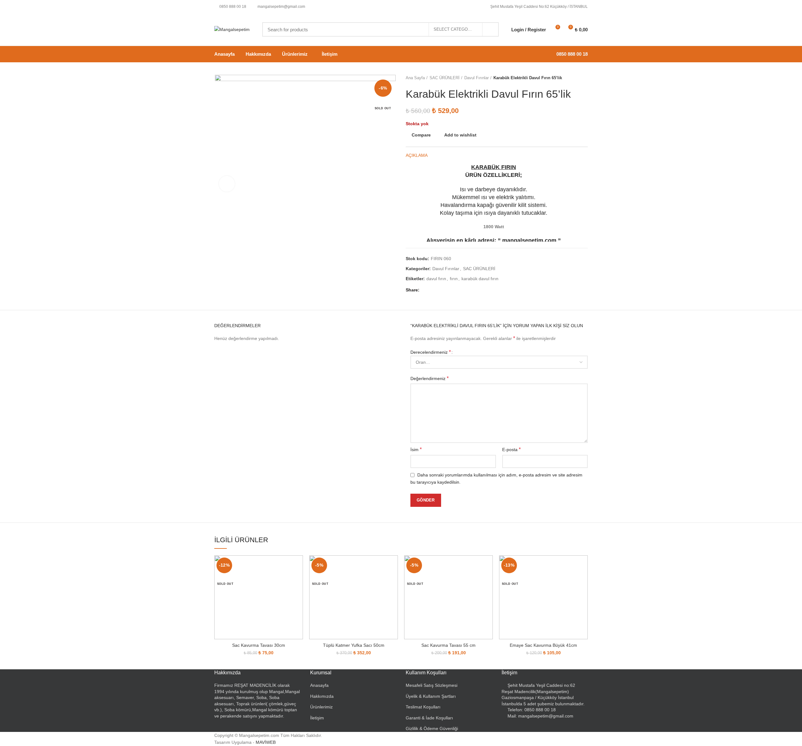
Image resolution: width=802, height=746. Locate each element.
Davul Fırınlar (476, 77)
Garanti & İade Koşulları (429, 717)
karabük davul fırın (479, 278)
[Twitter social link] (433, 290)
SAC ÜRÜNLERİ (445, 77)
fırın (454, 278)
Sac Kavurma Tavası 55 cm (448, 645)
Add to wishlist (460, 135)
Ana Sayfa (415, 77)
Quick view (298, 580)
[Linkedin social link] (447, 290)
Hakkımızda (322, 696)
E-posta (511, 449)
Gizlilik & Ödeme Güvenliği (432, 728)
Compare (421, 135)
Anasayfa (319, 685)
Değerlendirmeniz (429, 378)
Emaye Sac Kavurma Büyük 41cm (543, 645)
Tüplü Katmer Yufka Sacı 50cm (353, 645)
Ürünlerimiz (321, 706)
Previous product (572, 78)
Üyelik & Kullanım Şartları (431, 696)
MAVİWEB (266, 742)
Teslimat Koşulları (423, 706)
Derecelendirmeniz (430, 352)
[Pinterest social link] (440, 290)
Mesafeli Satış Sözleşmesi (431, 685)
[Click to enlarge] (227, 184)
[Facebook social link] (426, 290)
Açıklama (417, 155)
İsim (416, 449)
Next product (584, 78)
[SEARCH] (490, 29)
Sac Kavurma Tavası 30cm (258, 645)
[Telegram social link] (454, 290)
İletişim (317, 717)
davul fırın (436, 278)
